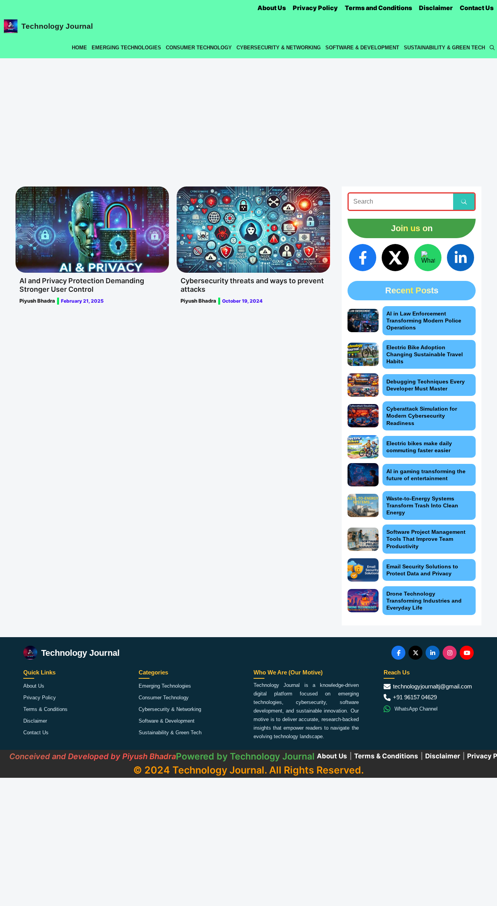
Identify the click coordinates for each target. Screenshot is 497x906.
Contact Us (477, 8)
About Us (271, 8)
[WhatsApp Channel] (427, 257)
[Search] (463, 201)
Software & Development (362, 48)
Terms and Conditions (378, 8)
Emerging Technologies (126, 48)
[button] (492, 47)
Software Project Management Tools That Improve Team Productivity (426, 539)
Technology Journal (57, 26)
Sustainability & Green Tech (444, 48)
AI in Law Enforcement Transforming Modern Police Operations (423, 320)
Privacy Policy (315, 8)
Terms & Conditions (45, 709)
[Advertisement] (248, 116)
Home (79, 48)
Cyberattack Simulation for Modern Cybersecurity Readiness (421, 416)
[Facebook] (362, 257)
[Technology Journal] (10, 26)
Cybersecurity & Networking (278, 48)
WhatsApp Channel (416, 709)
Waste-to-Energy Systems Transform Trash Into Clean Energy (422, 505)
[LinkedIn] (460, 257)
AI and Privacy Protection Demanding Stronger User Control (81, 285)
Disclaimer (436, 8)
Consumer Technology (199, 48)
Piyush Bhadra (37, 301)
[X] (395, 257)
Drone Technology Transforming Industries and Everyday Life (424, 601)
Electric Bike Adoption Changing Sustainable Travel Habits (424, 354)
